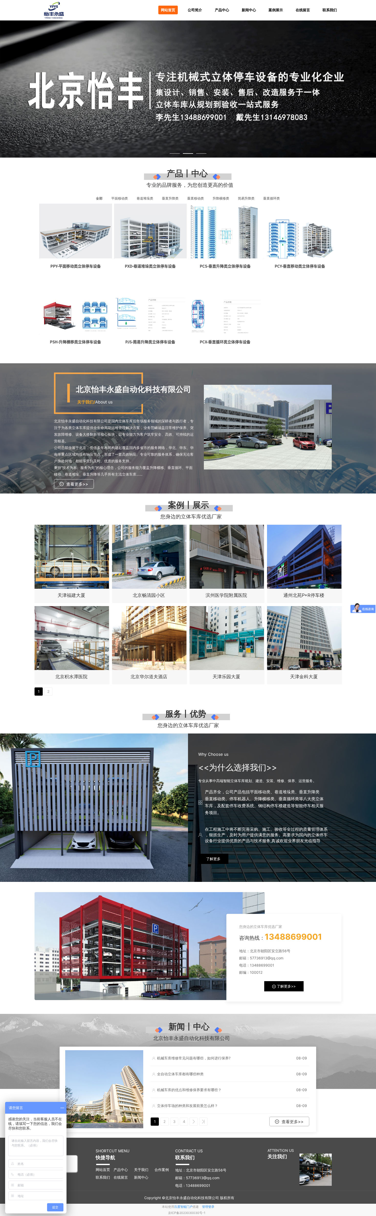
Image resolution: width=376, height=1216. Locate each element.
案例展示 (276, 10)
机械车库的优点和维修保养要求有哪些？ (189, 1090)
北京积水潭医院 (71, 676)
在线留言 (303, 10)
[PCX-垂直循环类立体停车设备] (225, 306)
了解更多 (213, 859)
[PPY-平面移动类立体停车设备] (75, 231)
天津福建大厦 (71, 595)
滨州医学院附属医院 (226, 595)
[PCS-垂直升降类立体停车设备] (225, 231)
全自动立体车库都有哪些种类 (180, 1074)
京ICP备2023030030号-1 (186, 1213)
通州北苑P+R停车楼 (303, 595)
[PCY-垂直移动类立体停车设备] (300, 231)
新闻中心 (249, 10)
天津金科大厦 (304, 676)
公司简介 (195, 10)
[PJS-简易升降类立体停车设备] (150, 306)
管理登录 (208, 1207)
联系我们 (330, 10)
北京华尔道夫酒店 (148, 676)
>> (203, 1121)
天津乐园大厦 (226, 676)
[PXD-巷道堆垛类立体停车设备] (150, 231)
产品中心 (222, 10)
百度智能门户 (183, 1207)
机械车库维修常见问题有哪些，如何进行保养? (193, 1058)
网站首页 (168, 10)
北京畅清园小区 (149, 595)
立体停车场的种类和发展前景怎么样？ (187, 1105)
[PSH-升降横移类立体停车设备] (75, 306)
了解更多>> (286, 986)
